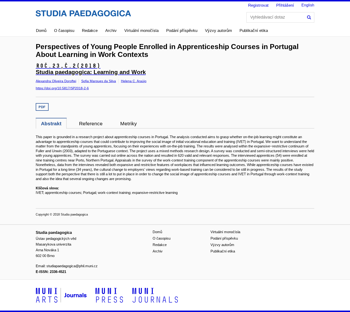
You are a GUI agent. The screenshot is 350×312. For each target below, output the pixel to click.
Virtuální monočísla (141, 30)
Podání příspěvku (181, 30)
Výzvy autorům (218, 30)
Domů (41, 30)
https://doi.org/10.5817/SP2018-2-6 (62, 88)
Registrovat (258, 5)
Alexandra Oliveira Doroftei (56, 81)
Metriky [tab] (128, 123)
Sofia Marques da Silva (98, 81)
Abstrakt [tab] (51, 123)
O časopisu (64, 30)
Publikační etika (254, 30)
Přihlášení (285, 5)
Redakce (90, 30)
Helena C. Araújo (133, 81)
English (307, 5)
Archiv (111, 30)
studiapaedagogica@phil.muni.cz (72, 266)
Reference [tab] (91, 123)
